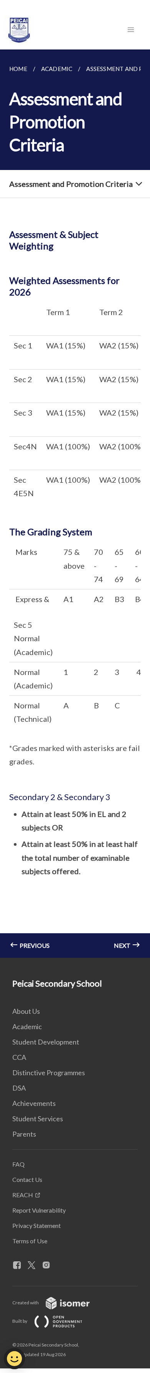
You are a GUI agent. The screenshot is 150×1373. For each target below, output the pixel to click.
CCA (19, 1057)
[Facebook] (20, 1266)
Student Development (45, 1042)
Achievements (34, 1103)
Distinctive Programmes (48, 1072)
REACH (22, 1194)
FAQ (18, 1164)
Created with (26, 1302)
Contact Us (27, 1179)
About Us (26, 1011)
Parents (24, 1134)
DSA (19, 1088)
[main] (75, 504)
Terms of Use (29, 1240)
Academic (27, 1026)
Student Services (37, 1118)
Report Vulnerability (39, 1210)
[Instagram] (49, 1266)
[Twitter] (35, 1266)
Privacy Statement (36, 1225)
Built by (20, 1321)
